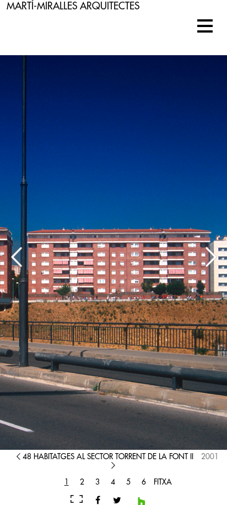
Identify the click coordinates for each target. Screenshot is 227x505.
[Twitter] (112, 500)
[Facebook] (97, 500)
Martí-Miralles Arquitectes (73, 6)
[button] (204, 26)
